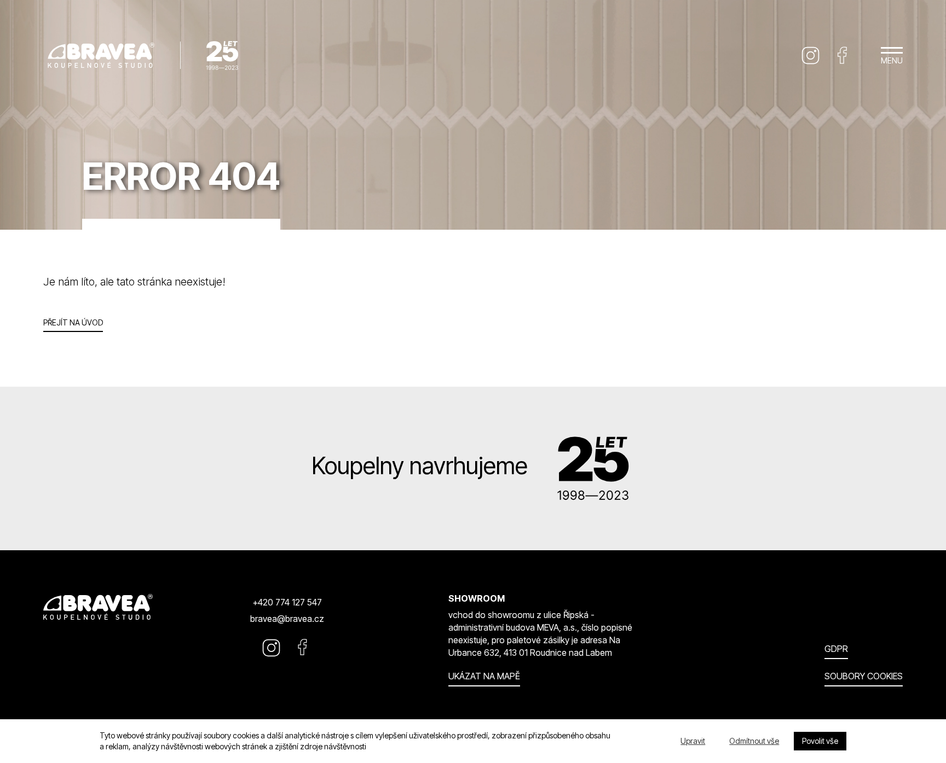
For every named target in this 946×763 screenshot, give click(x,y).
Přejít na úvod (73, 322)
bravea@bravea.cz (287, 618)
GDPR (836, 648)
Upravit (692, 740)
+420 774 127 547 (287, 602)
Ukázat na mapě (484, 676)
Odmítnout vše (754, 740)
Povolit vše (820, 740)
